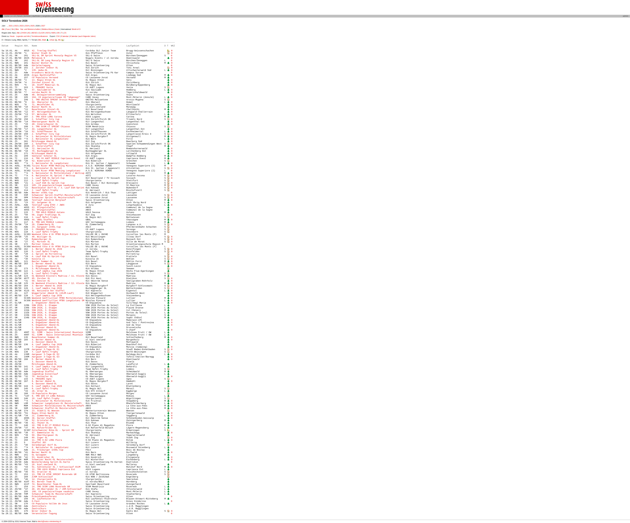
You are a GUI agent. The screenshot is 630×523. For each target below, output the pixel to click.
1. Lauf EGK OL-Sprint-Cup (48, 178)
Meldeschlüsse (48, 29)
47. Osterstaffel (42, 146)
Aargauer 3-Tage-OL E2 (45, 354)
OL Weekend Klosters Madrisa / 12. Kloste (58, 283)
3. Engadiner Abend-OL (45, 320)
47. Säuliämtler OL (43, 90)
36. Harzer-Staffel (43, 418)
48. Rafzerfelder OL (44, 428)
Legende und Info (23, 36)
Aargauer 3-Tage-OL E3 (45, 357)
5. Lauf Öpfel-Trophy (45, 251)
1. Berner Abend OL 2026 (47, 249)
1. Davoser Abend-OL (44, 327)
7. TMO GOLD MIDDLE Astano (48, 212)
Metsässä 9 (38, 58)
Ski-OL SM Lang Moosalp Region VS (53, 60)
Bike (17, 29)
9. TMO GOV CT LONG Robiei (48, 396)
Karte (57, 29)
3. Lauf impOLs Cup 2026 (47, 295)
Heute (12, 36)
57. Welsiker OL (42, 114)
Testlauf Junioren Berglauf (49, 200)
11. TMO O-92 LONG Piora (47, 440)
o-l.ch (13, 16)
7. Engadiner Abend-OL (45, 347)
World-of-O (76, 29)
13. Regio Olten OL (43, 80)
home (7, 16)
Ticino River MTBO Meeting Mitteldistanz (57, 166)
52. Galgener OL (42, 202)
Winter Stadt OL (42, 53)
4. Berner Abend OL (43, 340)
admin (625, 16)
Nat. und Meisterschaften (30, 29)
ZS (65, 33)
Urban (52, 40)
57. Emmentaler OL (43, 433)
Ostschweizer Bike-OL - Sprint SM (53, 430)
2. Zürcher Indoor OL (45, 68)
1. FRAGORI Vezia (42, 87)
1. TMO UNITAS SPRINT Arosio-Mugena (54, 100)
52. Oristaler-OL (42, 420)
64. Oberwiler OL (42, 102)
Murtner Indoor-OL (43, 244)
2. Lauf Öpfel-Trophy (45, 190)
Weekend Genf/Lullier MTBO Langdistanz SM (58, 300)
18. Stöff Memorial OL (45, 85)
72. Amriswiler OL (43, 148)
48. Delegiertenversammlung (49, 95)
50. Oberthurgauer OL (45, 435)
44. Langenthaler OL (44, 129)
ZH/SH (23, 33)
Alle (3, 29)
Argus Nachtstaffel (43, 75)
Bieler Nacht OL (42, 107)
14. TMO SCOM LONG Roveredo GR (51, 486)
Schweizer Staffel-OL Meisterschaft (54, 408)
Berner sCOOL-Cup (42, 192)
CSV (58, 36)
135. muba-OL (40, 70)
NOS (48, 33)
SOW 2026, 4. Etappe (44, 313)
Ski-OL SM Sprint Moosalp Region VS (54, 55)
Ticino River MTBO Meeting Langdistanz (56, 171)
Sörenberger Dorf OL (44, 445)
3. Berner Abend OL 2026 (47, 286)
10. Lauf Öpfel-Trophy (45, 398)
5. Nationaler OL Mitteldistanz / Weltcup (58, 173)
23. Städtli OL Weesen (45, 411)
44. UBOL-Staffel (42, 220)
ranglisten (46, 16)
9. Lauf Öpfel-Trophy (45, 388)
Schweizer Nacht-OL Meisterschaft (53, 459)
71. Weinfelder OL (43, 104)
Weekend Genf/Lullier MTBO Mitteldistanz (57, 298)
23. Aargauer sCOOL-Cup (46, 227)
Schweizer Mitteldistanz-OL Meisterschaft (58, 406)
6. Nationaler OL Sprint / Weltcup (53, 175)
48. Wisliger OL (42, 237)
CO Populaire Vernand (45, 77)
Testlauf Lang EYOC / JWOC (48, 205)
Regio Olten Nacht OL (45, 413)
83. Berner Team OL (43, 482)
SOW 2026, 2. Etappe (44, 308)
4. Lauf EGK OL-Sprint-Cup (48, 256)
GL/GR (41, 33)
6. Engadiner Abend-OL (45, 330)
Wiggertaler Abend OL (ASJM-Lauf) (53, 293)
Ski (12, 29)
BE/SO (34, 33)
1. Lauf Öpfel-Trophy (45, 180)
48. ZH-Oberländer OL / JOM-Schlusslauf (57, 489)
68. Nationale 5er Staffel (48, 291)
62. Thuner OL (40, 423)
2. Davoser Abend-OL (44, 342)
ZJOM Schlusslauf (42, 477)
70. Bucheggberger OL (45, 151)
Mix (59, 40)
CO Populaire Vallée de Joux (49, 504)
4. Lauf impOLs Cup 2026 (47, 344)
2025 (32, 26)
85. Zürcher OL (41, 278)
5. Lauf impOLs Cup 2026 (47, 366)
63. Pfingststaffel (43, 207)
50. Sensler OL (41, 281)
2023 (21, 26)
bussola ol (38, 259)
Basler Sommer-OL (42, 261)
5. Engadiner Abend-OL (45, 325)
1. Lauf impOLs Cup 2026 (47, 271)
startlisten (36, 16)
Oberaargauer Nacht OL (45, 122)
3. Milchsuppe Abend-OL (46, 268)
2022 (16, 26)
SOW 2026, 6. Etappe (44, 317)
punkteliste (57, 16)
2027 (43, 26)
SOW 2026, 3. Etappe (44, 310)
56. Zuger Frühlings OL (46, 215)
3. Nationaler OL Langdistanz (50, 163)
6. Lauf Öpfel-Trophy (45, 273)
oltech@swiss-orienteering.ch (49, 521)
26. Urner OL (40, 391)
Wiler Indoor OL (42, 511)
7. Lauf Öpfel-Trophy (45, 352)
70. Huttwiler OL (42, 376)
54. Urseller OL (42, 472)
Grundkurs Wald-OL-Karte (47, 72)
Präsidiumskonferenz (44, 496)
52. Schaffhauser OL (44, 131)
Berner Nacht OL (42, 452)
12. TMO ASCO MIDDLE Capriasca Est (53, 469)
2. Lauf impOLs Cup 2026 (47, 288)
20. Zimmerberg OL (43, 224)
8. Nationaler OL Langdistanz (50, 447)
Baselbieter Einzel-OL (45, 109)
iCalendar (65, 36)
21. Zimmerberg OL (43, 415)
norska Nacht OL (42, 92)
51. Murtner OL (41, 242)
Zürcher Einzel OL (43, 82)
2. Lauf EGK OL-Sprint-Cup (48, 183)
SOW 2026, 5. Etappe (44, 315)
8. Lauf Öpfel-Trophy (45, 369)
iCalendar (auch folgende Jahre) (83, 36)
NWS (53, 33)
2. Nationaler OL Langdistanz (50, 139)
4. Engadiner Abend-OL (45, 322)
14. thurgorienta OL (44, 479)
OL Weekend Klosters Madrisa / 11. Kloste (58, 276)
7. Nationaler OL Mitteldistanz (51, 401)
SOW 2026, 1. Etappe (44, 305)
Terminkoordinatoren (39, 36)
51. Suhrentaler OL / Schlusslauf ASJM (56, 467)
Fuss (8, 29)
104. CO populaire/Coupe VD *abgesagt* (56, 97)
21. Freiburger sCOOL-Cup (47, 450)
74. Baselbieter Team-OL (48, 484)
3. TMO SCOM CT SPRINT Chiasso (51, 126)
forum (19, 16)
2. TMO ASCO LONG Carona (47, 117)
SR (58, 33)
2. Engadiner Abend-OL (45, 303)
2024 (27, 26)
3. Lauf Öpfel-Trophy (45, 217)
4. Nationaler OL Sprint (47, 168)
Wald (44, 40)
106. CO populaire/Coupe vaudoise (53, 491)
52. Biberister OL (43, 161)
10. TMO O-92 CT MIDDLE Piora (50, 425)
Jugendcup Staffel (43, 371)
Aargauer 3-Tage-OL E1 (45, 349)
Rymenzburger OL (42, 239)
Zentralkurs (39, 506)
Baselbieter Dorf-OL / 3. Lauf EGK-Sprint (58, 188)
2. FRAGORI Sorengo (43, 229)
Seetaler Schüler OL (44, 156)
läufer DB (68, 16)
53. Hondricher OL (43, 457)
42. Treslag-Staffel (44, 51)
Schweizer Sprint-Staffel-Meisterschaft (57, 195)
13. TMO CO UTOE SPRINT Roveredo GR (54, 474)
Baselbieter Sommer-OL (45, 337)
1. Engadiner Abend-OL (45, 266)
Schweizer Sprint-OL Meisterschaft (53, 197)
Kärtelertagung (41, 65)
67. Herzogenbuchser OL (46, 112)
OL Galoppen (39, 455)
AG (29, 33)
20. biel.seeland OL (44, 464)
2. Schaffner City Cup (45, 119)
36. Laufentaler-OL (43, 499)
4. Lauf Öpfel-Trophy (45, 232)
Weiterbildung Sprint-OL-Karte (51, 462)
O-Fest (36, 501)
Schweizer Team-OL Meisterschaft (52, 494)
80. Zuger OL (40, 437)
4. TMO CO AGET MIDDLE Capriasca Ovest (56, 158)
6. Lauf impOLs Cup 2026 (47, 386)
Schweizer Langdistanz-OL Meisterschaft (57, 403)
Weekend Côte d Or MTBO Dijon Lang (53, 246)
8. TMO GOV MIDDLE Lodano (47, 222)
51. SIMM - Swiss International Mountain (58, 332)
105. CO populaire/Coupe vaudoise (53, 185)
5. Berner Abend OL (43, 359)
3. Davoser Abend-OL (44, 362)
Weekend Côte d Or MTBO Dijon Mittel (55, 234)
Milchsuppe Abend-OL (44, 141)
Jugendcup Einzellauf (45, 374)
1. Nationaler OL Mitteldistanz (51, 136)
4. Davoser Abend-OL (44, 383)
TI (62, 33)
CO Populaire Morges (44, 393)
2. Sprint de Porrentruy (47, 254)
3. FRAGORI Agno (42, 379)
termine (27, 16)
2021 (11, 26)
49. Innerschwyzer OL (45, 124)
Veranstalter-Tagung (44, 513)
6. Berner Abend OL (43, 381)
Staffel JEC (39, 442)
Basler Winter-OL (42, 63)
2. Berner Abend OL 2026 (47, 263)
